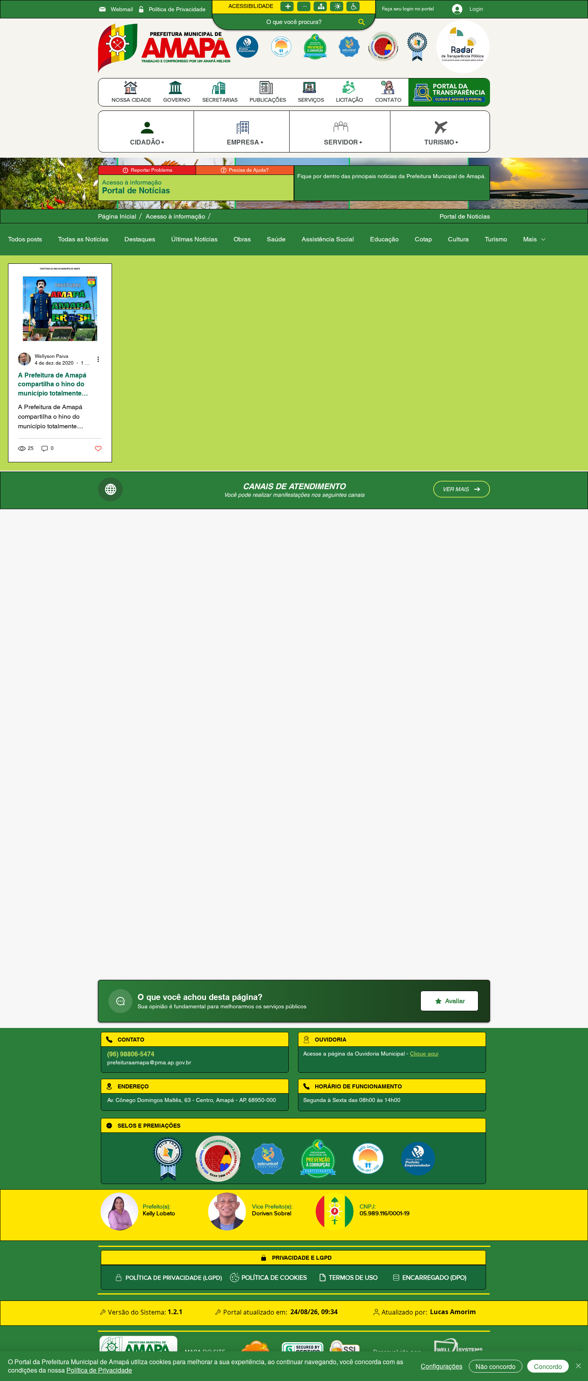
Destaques (139, 239)
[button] (131, 99)
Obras (242, 239)
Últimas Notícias (194, 239)
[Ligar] (287, 6)
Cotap (423, 239)
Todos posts (25, 239)
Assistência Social (328, 239)
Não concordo (496, 1366)
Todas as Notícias (83, 239)
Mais (530, 239)
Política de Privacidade (99, 1370)
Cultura (458, 239)
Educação (384, 239)
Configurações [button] (441, 1366)
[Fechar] (578, 1366)
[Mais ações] (101, 359)
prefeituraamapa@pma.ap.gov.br (149, 1062)
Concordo (548, 1366)
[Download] (146, 131)
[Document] (120, 1001)
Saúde (276, 239)
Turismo (496, 239)
